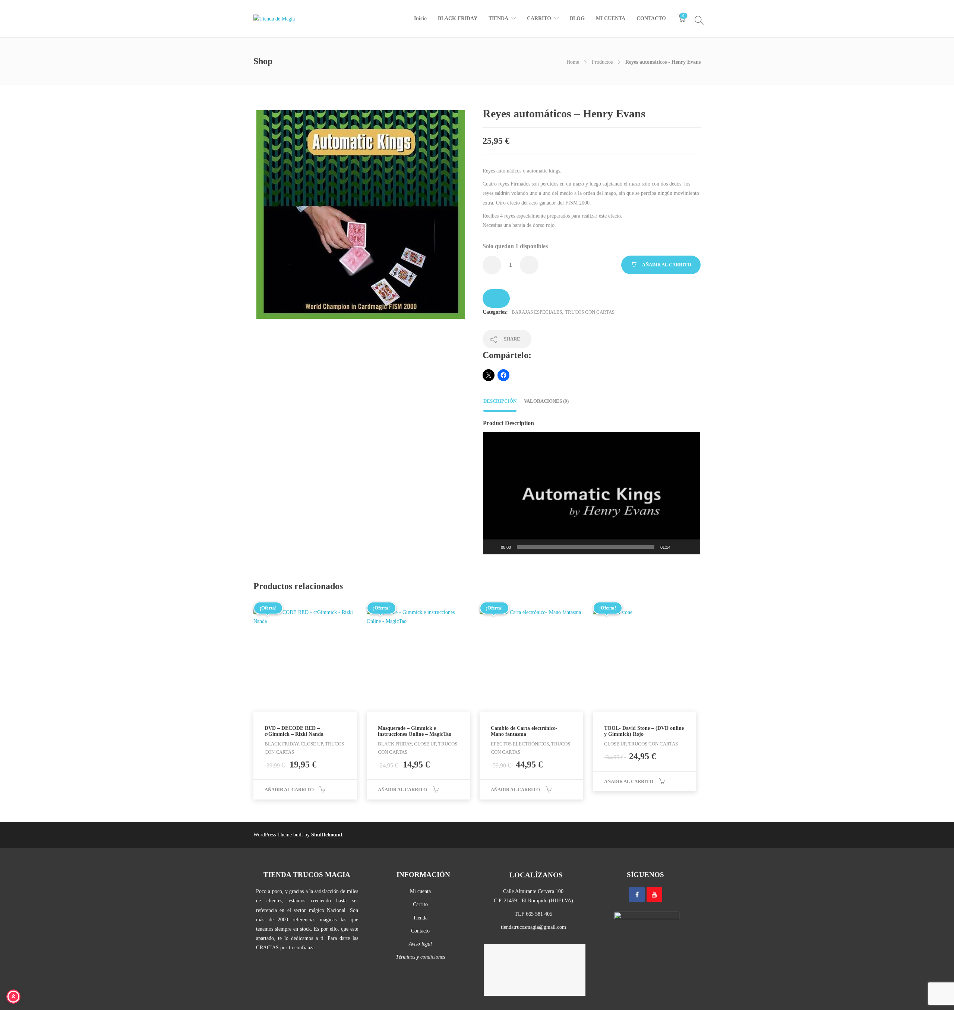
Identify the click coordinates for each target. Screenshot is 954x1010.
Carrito (420, 904)
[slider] (585, 547)
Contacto (420, 931)
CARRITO (539, 18)
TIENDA (498, 18)
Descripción (500, 401)
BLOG (577, 18)
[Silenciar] (678, 547)
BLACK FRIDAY (457, 18)
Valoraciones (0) (546, 401)
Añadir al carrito (666, 264)
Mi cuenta (420, 891)
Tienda (420, 918)
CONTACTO (651, 18)
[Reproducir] (492, 547)
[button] (592, 493)
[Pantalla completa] (690, 547)
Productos (602, 62)
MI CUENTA (610, 18)
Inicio (420, 18)
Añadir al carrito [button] (289, 789)
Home (572, 62)
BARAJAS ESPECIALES (537, 312)
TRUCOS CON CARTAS (590, 312)
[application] (591, 493)
